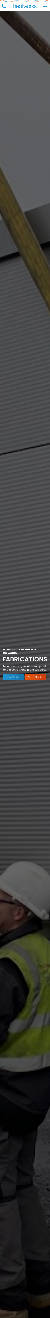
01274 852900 (12, 6)
